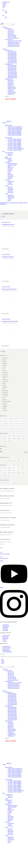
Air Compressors (11, 181)
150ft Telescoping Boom (12, 74)
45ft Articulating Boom (12, 55)
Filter (26, 452)
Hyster (14, 470)
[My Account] (1, 207)
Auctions (4, 6)
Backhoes (9, 166)
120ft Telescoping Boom (12, 72)
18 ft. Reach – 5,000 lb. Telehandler (14, 139)
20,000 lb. (10, 441)
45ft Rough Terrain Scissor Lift (13, 46)
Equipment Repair (6, 649)
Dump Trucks (10, 188)
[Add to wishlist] (14, 234)
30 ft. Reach (17, 418)
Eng (3, 15)
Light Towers (10, 184)
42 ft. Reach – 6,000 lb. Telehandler (14, 143)
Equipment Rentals (6, 646)
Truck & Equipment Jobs (7, 651)
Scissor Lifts (5, 27)
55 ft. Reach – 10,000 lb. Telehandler (16, 148)
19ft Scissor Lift (11, 31)
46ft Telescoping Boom (12, 66)
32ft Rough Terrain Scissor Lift (13, 42)
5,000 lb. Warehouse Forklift (15, 126)
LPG (23, 460)
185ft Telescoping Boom (12, 77)
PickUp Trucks (10, 192)
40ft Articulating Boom (12, 54)
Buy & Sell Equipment (7, 647)
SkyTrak (18, 472)
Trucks (6, 185)
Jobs (3, 7)
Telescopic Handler (8, 137)
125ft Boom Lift (11, 91)
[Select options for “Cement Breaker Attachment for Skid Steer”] (1, 332)
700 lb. (9, 436)
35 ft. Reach (5, 421)
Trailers (6, 193)
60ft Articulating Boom (12, 57)
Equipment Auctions (6, 650)
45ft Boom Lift (10, 84)
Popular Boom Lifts (9, 720)
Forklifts (4, 122)
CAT (18, 467)
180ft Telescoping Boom (12, 76)
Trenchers (9, 178)
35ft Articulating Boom (12, 53)
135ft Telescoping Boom (12, 73)
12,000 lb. (24, 438)
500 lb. (4, 436)
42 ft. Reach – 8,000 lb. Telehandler (14, 144)
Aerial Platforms (6, 624)
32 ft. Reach (22, 418)
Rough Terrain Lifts (9, 39)
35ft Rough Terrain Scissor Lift (13, 43)
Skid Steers (12, 163)
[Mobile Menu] (0, 20)
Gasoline (18, 460)
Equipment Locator (6, 1)
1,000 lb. (18, 436)
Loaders (9, 173)
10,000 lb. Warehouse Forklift (14, 130)
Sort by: (1, 213)
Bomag (9, 467)
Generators (10, 182)
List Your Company (6, 635)
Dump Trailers (10, 195)
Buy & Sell (5, 3)
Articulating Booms (8, 50)
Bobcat (4, 467)
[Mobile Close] (1, 665)
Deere (5, 472)
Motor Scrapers (10, 175)
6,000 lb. (4, 438)
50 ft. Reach (11, 423)
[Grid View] (0, 219)
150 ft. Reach (11, 428)
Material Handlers (6, 626)
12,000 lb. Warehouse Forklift (14, 132)
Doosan (22, 467)
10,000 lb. (19, 438)
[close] (26, 1)
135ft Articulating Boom (12, 61)
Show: (1, 216)
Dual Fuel (9, 460)
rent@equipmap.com (4, 558)
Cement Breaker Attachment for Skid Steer (10, 321)
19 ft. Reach (5, 418)
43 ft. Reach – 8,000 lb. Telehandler (14, 145)
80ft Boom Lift (12, 87)
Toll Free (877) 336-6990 (4, 553)
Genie (5, 470)
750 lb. (13, 436)
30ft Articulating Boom (12, 51)
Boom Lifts (5, 48)
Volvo (9, 475)
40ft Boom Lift (10, 83)
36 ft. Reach (11, 421)
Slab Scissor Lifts (8, 28)
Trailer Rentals (5, 630)
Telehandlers (10, 160)
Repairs (4, 4)
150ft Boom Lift (11, 94)
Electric (14, 460)
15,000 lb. (5, 441)
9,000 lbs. (14, 438)
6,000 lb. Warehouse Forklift (15, 128)
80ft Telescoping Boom (12, 69)
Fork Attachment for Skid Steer (8, 256)
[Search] (13, 24)
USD (3, 10)
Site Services (7, 180)
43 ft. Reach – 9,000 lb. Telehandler (14, 147)
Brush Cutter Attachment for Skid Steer (9, 289)
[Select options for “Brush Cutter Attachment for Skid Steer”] (1, 300)
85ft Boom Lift (12, 88)
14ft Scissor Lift (11, 29)
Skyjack (13, 472)
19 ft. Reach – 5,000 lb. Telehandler (14, 140)
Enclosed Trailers (11, 197)
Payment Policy (5, 638)
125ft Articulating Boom (12, 59)
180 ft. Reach (17, 428)
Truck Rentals (5, 628)
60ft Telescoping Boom (12, 68)
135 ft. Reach (5, 428)
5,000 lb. (22, 436)
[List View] (1, 219)
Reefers (9, 200)
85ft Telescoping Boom (12, 70)
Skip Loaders (10, 177)
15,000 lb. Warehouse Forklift (14, 133)
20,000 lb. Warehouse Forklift (14, 134)
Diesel (5, 460)
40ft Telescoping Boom (12, 65)
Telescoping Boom (14, 482)
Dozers (9, 171)
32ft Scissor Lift (11, 675)
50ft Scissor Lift (13, 38)
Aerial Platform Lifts (9, 152)
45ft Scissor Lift (12, 36)
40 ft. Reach (17, 421)
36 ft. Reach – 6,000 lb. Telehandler (14, 141)
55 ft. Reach (17, 423)
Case (13, 467)
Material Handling (8, 158)
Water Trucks (10, 190)
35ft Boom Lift (10, 81)
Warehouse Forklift (8, 125)
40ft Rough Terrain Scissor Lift (13, 44)
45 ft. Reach (5, 423)
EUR (6, 12)
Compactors (10, 170)
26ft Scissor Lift (11, 32)
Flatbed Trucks (10, 189)
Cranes (6, 156)
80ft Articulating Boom (12, 58)
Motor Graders (10, 174)
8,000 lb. (9, 438)
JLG (22, 470)
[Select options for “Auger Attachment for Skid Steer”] (1, 235)
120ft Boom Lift (11, 89)
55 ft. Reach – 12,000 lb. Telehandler (15, 791)
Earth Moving (7, 162)
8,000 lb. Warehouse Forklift (15, 129)
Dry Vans (9, 199)
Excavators (10, 169)
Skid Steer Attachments (12, 164)
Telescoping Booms (8, 64)
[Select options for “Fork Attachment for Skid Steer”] (1, 267)
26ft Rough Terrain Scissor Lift (15, 40)
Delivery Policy (5, 636)
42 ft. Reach (22, 421)
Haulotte (9, 470)
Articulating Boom (6, 482)
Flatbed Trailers (11, 196)
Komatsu (9, 472)
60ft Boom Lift (10, 85)
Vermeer (4, 475)
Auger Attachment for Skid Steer (8, 224)
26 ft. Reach (11, 418)
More (4, 151)
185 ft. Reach (24, 428)
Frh (6, 18)
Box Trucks (10, 186)
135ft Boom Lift (12, 92)
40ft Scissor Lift (12, 35)
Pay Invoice (5, 639)
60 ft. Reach (22, 423)
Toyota (23, 472)
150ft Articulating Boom (12, 62)
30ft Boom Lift (10, 80)
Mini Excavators (11, 167)
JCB (18, 470)
